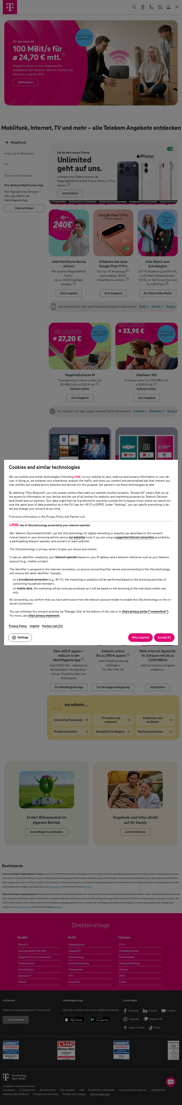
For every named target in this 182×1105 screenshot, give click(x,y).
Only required (140, 637)
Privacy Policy (18, 626)
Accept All (164, 637)
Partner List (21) (52, 626)
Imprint (34, 626)
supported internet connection (134, 537)
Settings (23, 637)
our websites (77, 537)
